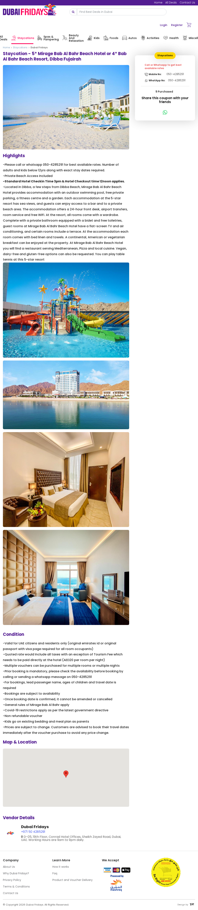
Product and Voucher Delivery (72, 880)
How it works (60, 867)
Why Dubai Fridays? (16, 873)
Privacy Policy (12, 880)
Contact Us (187, 2)
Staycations (20, 47)
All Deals (171, 2)
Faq (54, 873)
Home (158, 2)
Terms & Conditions (16, 886)
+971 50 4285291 (33, 831)
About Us (9, 867)
